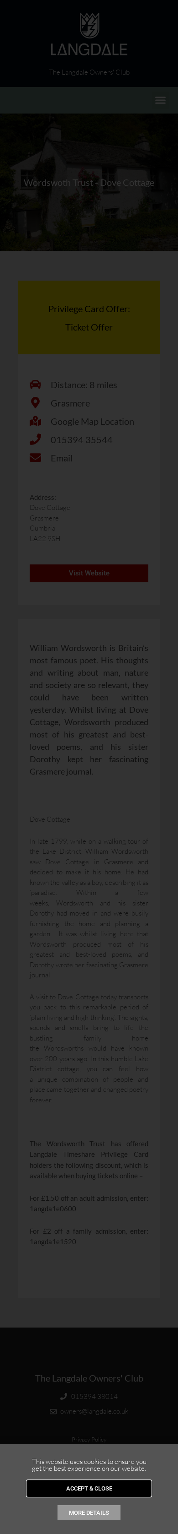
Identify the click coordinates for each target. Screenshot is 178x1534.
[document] (89, 767)
